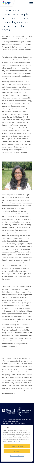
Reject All (17, 451)
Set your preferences (17, 456)
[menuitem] (25, 3)
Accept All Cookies (17, 446)
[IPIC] (8, 3)
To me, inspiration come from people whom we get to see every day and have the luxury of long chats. (17, 20)
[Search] (25, 3)
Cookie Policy (17, 441)
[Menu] (30, 3)
